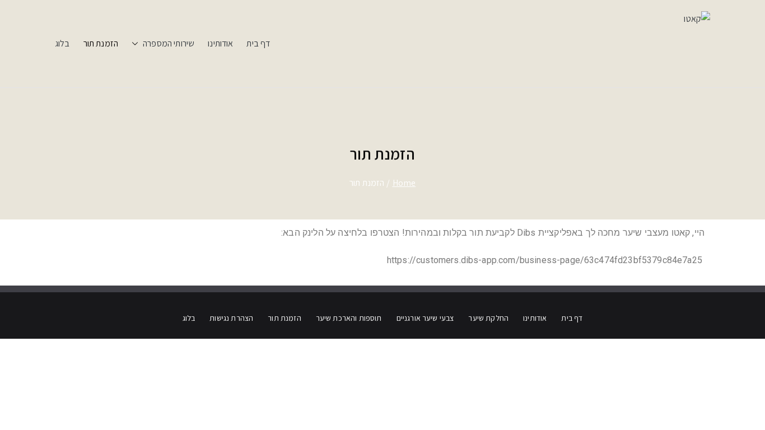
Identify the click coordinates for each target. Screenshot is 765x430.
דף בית (258, 43)
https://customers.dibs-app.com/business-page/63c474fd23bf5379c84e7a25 (546, 260)
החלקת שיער (488, 318)
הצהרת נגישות (231, 318)
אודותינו (220, 43)
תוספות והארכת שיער (349, 318)
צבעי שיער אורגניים (425, 318)
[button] (137, 44)
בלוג (62, 43)
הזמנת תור (100, 43)
